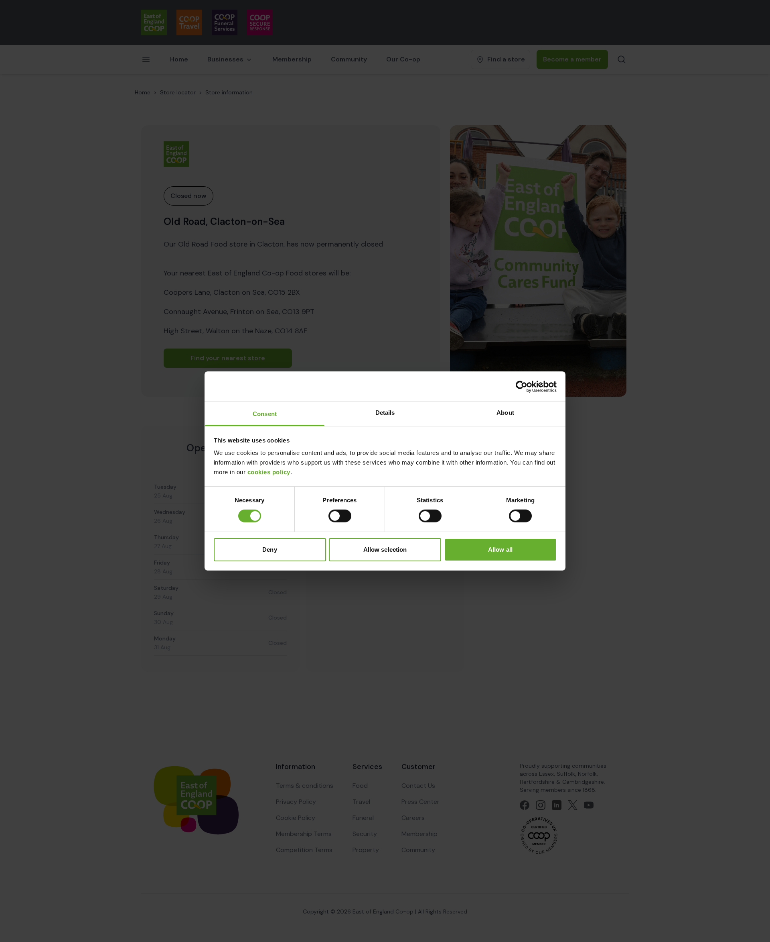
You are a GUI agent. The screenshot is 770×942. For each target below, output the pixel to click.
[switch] (339, 516)
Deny (269, 549)
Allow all (500, 549)
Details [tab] (385, 412)
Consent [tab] (265, 413)
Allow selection (385, 549)
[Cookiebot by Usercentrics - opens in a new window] (521, 386)
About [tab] (505, 412)
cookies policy (268, 472)
